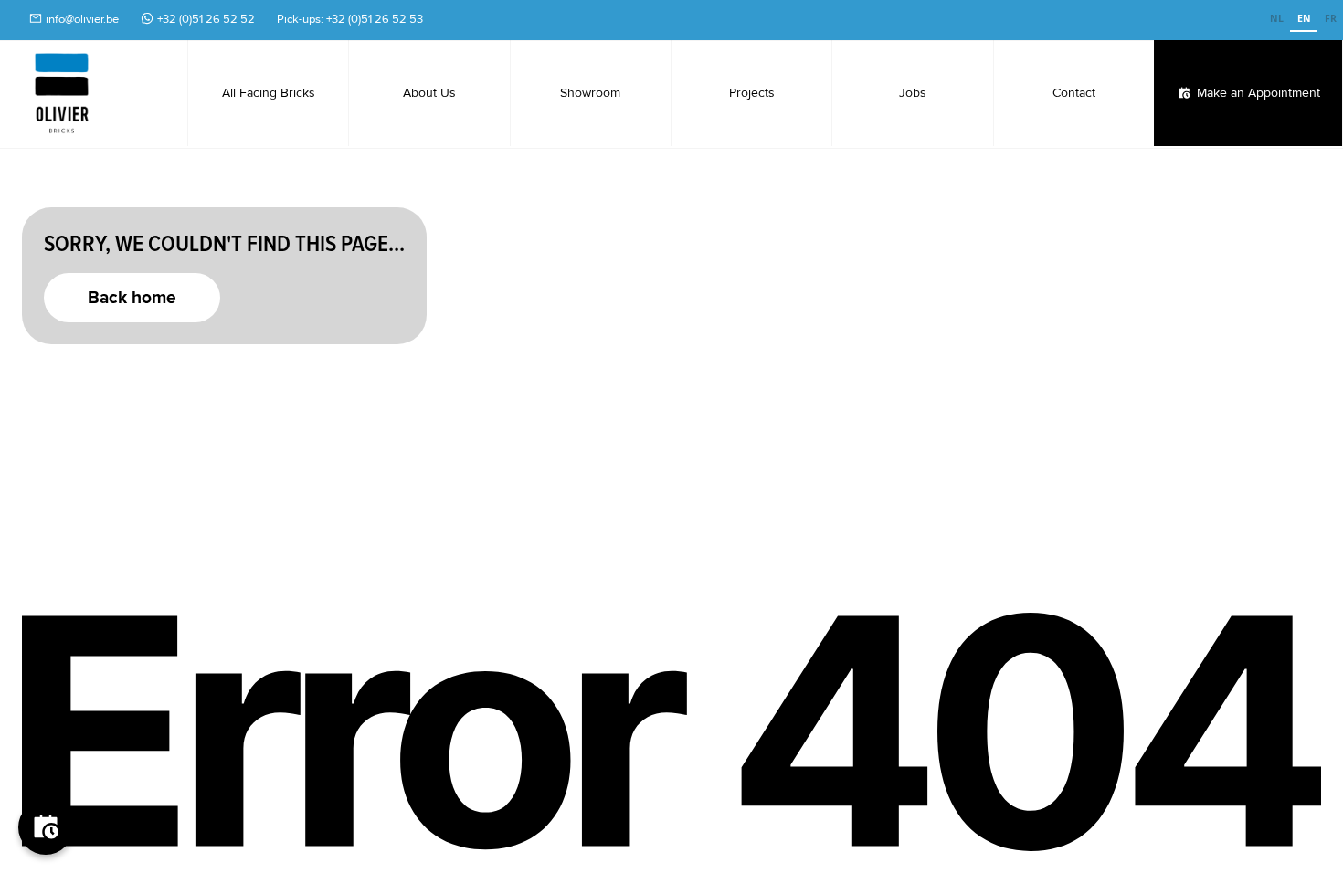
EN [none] (1304, 18)
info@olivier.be (82, 19)
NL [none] (1277, 18)
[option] (1276, 20)
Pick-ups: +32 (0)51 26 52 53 (350, 19)
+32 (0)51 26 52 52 (206, 19)
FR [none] (1331, 18)
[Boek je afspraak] (45, 827)
